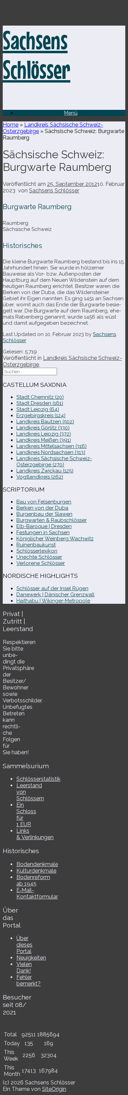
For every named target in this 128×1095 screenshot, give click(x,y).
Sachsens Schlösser (54, 190)
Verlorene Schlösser (40, 563)
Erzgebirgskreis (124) (41, 415)
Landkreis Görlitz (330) (43, 428)
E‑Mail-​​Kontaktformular (37, 893)
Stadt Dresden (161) (39, 403)
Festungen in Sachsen (43, 532)
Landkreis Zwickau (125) (44, 471)
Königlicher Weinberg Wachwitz (55, 539)
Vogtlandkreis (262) (39, 477)
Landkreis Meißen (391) (43, 440)
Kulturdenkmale (36, 870)
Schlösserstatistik (38, 779)
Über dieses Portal (24, 944)
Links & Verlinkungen (35, 834)
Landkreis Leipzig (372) (43, 434)
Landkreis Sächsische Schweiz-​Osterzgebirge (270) (54, 461)
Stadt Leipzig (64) (37, 409)
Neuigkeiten (31, 957)
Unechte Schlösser (39, 557)
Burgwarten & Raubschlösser (51, 520)
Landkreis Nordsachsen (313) (50, 452)
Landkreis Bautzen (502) (45, 422)
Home (10, 124)
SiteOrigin (54, 1089)
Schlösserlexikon (36, 551)
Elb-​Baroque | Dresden (44, 526)
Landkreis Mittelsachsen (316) (51, 446)
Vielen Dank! (24, 967)
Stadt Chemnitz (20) (40, 397)
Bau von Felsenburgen (43, 502)
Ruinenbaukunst (36, 545)
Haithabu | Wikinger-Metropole (53, 601)
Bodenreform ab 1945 (33, 880)
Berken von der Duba (42, 508)
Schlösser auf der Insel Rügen (52, 588)
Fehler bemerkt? (28, 980)
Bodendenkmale (37, 864)
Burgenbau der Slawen (44, 514)
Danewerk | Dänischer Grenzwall (55, 595)
